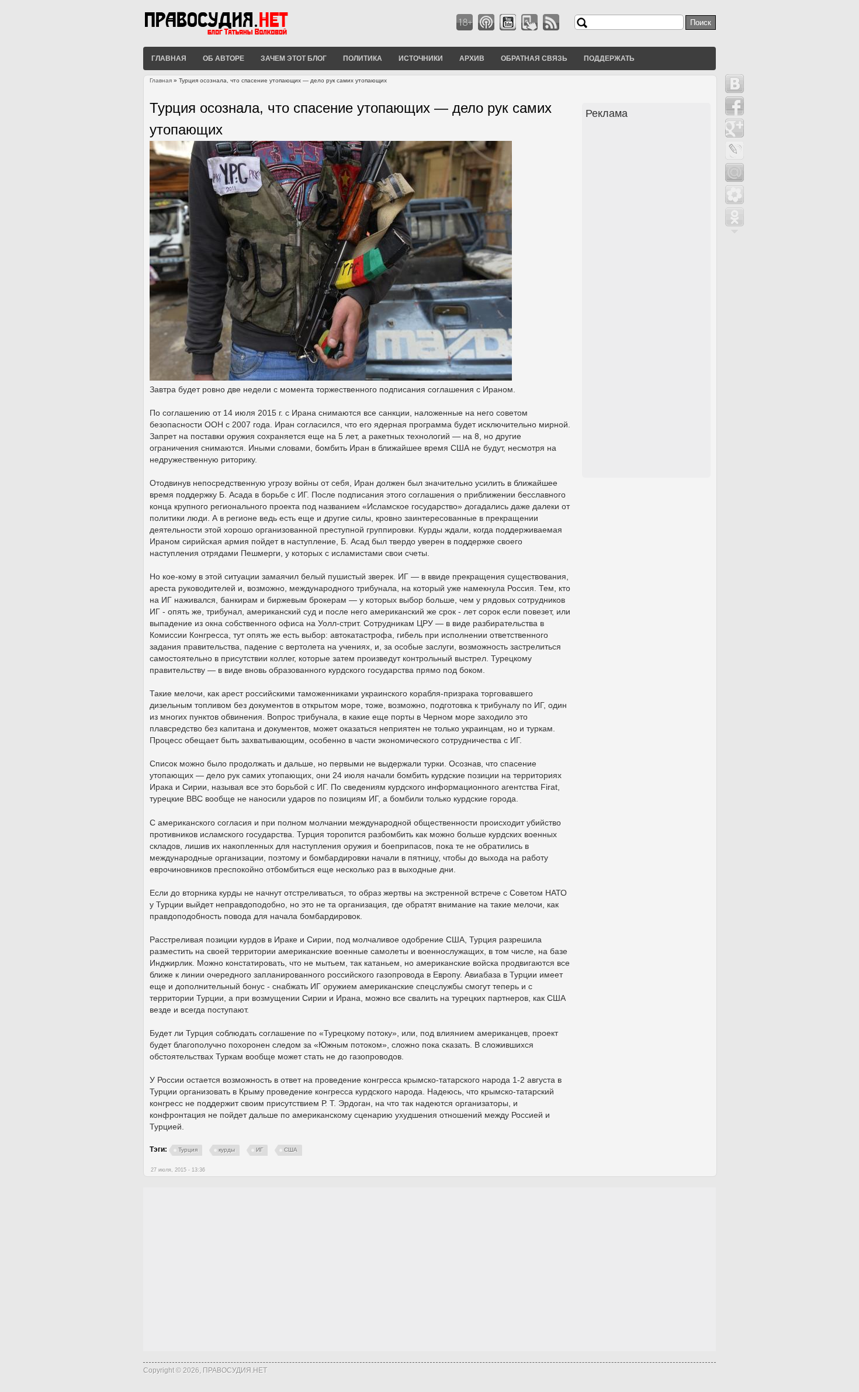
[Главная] (230, 34)
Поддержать (609, 58)
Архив (471, 58)
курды (227, 1149)
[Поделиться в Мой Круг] (734, 194)
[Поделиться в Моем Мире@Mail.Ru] (734, 172)
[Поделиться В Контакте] (734, 83)
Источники (421, 58)
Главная (168, 58)
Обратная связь (534, 58)
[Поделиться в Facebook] (734, 105)
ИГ (259, 1149)
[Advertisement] (648, 300)
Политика (362, 58)
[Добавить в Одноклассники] (734, 217)
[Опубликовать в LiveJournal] (734, 150)
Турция (188, 1149)
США (290, 1149)
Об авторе (223, 58)
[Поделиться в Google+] (734, 128)
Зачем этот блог (294, 58)
